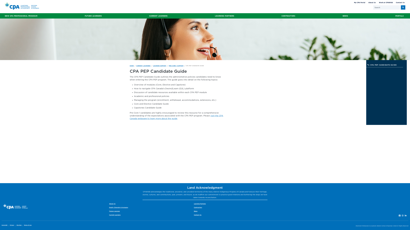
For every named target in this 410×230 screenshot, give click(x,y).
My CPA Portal (359, 2)
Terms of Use (27, 225)
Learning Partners (224, 16)
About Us (372, 2)
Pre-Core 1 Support (176, 65)
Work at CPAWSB (386, 2)
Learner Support (159, 65)
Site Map (19, 225)
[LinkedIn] (405, 215)
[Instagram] (402, 215)
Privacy (12, 225)
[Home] (15, 206)
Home (132, 65)
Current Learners (158, 16)
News (345, 16)
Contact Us (400, 2)
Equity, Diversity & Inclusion (118, 207)
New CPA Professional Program (21, 16)
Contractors (288, 16)
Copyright (4, 225)
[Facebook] (399, 215)
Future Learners (93, 16)
